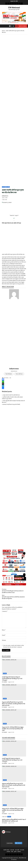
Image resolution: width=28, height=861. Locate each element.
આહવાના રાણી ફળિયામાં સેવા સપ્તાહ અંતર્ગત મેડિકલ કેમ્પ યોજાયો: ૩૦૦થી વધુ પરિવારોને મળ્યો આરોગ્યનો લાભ (13, 703)
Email (4, 635)
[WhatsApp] (14, 382)
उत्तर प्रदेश (17, 850)
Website (4, 640)
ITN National (14, 7)
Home (3, 30)
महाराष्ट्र (19, 851)
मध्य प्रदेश (7, 186)
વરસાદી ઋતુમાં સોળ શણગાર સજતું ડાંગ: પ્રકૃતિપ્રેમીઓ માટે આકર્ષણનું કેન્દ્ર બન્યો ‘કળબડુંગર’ (12, 678)
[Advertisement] (14, 50)
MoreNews (22, 858)
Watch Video (22, 26)
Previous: (12, 591)
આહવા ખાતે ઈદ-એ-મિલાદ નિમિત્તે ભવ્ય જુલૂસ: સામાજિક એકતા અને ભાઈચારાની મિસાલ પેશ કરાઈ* (13, 728)
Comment (5, 611)
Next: (13, 597)
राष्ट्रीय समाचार (6, 850)
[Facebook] (14, 380)
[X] (14, 384)
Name (4, 630)
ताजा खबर (3, 186)
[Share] (14, 388)
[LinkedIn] (14, 386)
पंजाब (12, 851)
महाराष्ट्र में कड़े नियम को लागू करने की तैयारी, (11, 404)
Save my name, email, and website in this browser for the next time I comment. (13, 646)
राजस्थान (8, 851)
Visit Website (8, 374)
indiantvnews (5, 195)
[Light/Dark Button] (10, 26)
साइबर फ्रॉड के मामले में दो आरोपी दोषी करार (11, 395)
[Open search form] (13, 26)
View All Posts (19, 374)
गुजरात (15, 851)
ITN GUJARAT (4, 682)
